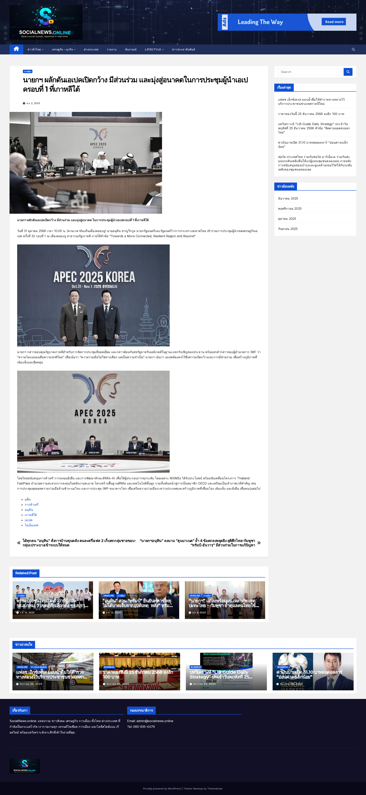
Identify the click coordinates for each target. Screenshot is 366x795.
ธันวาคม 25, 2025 (118, 684)
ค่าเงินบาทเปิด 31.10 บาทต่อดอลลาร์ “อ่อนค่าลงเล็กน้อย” (309, 674)
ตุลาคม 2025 (287, 219)
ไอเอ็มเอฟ (31, 525)
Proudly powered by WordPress (162, 788)
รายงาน (112, 49)
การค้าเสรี (32, 504)
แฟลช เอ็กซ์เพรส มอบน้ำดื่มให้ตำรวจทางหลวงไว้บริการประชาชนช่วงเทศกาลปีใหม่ (52, 676)
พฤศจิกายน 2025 (290, 208)
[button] (353, 49)
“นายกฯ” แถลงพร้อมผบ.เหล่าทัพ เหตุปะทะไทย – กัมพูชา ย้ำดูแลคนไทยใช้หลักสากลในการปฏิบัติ (222, 605)
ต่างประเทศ (91, 49)
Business (109, 667)
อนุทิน (29, 510)
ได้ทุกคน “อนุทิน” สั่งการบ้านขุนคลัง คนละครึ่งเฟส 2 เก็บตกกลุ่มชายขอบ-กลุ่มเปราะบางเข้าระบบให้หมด (79, 543)
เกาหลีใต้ (31, 515)
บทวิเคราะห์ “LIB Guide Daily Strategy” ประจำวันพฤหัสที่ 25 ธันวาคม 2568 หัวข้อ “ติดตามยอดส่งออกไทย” (314, 128)
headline (109, 595)
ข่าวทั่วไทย (34, 49)
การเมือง (27, 71)
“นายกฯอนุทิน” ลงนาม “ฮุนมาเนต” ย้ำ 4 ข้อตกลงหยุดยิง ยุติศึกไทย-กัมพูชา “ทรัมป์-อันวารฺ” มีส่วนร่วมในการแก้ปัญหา (197, 543)
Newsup (198, 788)
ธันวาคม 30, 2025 (31, 684)
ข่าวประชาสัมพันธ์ (183, 49)
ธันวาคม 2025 (288, 198)
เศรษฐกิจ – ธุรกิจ (63, 49)
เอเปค (29, 520)
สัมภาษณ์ (130, 49)
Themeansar (214, 788)
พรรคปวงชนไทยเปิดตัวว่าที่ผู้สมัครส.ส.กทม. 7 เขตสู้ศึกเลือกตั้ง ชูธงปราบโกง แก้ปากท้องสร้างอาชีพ (51, 605)
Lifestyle (153, 49)
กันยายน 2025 (288, 229)
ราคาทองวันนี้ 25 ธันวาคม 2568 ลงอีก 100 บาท (311, 114)
